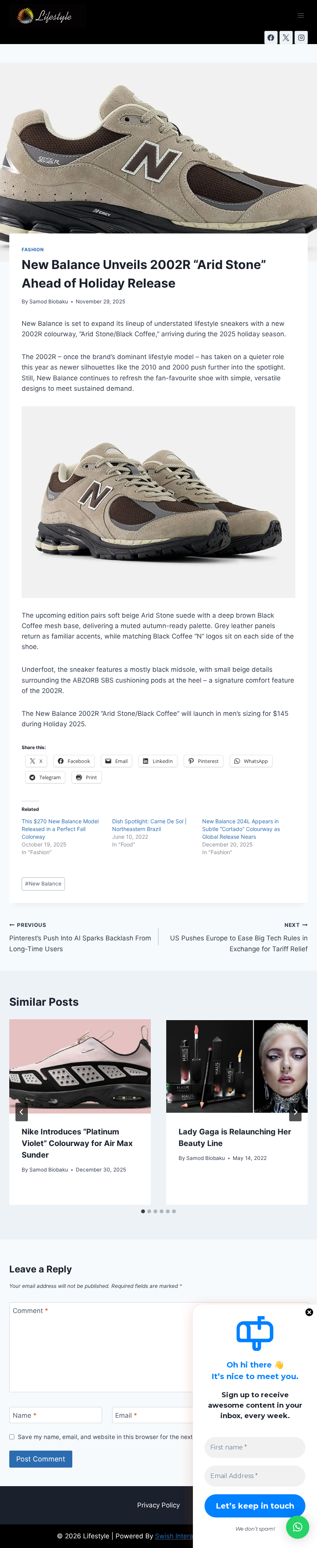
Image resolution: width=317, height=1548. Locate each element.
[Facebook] (271, 37)
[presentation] (80, 1066)
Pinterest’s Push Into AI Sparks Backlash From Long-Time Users (80, 937)
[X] (286, 37)
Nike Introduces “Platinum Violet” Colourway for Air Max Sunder (77, 1143)
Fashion (33, 249)
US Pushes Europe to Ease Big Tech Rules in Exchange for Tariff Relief (239, 937)
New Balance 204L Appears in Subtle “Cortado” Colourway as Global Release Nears (241, 829)
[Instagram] (301, 37)
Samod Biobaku (48, 301)
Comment (30, 1311)
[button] (297, 1527)
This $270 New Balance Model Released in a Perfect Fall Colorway (60, 829)
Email (126, 1415)
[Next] (295, 1112)
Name (25, 1415)
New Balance (43, 883)
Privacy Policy (158, 1505)
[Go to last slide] (21, 1112)
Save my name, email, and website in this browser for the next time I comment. (128, 1437)
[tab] (143, 1211)
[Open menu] (300, 15)
